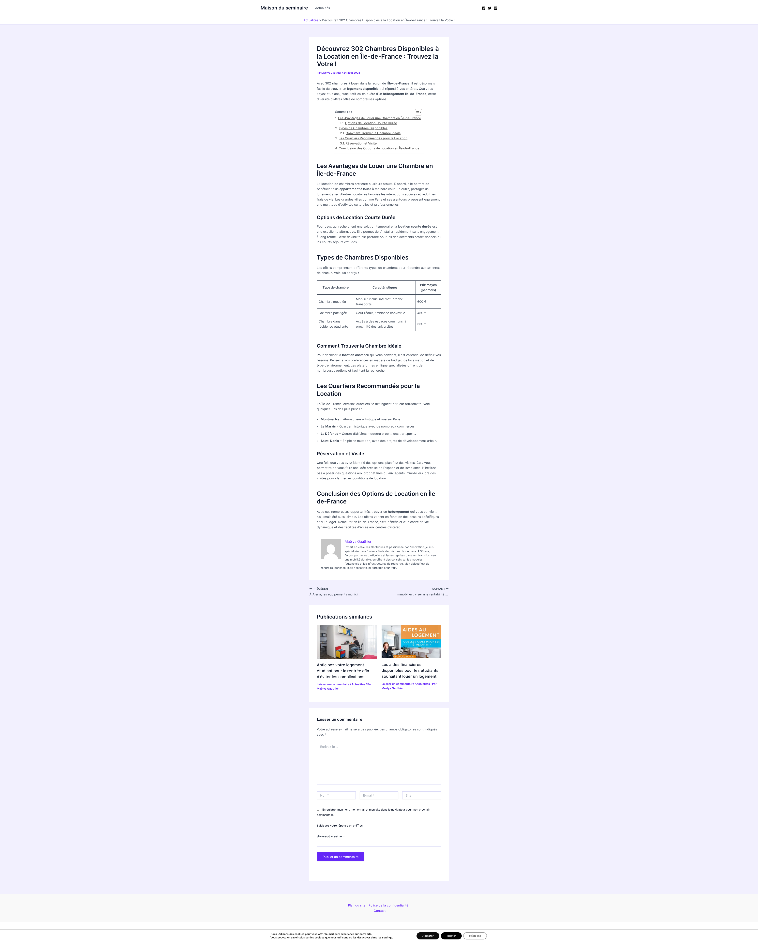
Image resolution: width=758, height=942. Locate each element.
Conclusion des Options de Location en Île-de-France (379, 148)
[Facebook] (484, 8)
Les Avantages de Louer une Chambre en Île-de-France (379, 118)
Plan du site (356, 905)
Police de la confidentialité (388, 905)
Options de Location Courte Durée (371, 123)
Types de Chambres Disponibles (363, 128)
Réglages (475, 936)
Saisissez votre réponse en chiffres (340, 825)
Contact (380, 911)
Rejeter (451, 936)
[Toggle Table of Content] (416, 112)
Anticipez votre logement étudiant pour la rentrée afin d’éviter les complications (343, 671)
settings (387, 937)
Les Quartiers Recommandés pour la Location (373, 138)
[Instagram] (495, 8)
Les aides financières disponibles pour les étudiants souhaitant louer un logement (410, 670)
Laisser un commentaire (333, 684)
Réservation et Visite (361, 143)
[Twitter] (490, 8)
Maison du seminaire (284, 8)
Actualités (322, 8)
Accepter (427, 936)
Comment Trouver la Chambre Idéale (373, 133)
